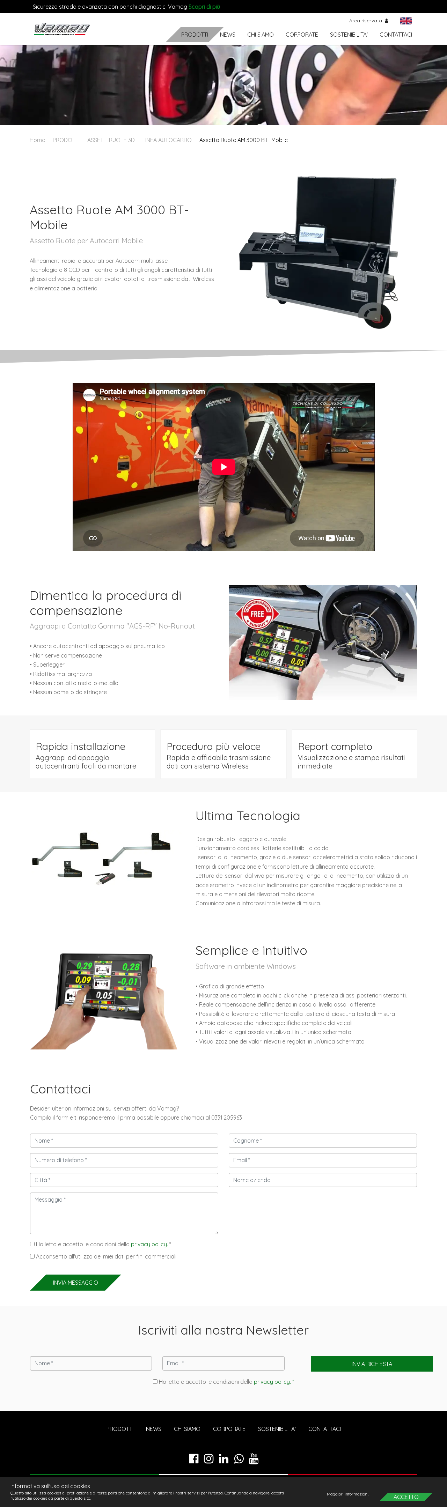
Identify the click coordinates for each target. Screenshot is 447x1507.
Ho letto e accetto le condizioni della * (103, 1244)
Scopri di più (204, 6)
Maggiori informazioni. (348, 1494)
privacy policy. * (274, 1381)
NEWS (227, 34)
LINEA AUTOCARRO (167, 139)
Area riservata (366, 20)
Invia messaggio (75, 1282)
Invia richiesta (372, 1363)
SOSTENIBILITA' (349, 34)
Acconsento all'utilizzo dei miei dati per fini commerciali (105, 1256)
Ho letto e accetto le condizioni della (225, 1381)
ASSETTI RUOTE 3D (111, 139)
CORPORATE (302, 34)
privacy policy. (149, 1244)
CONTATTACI (396, 34)
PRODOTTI (194, 34)
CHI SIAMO (260, 34)
